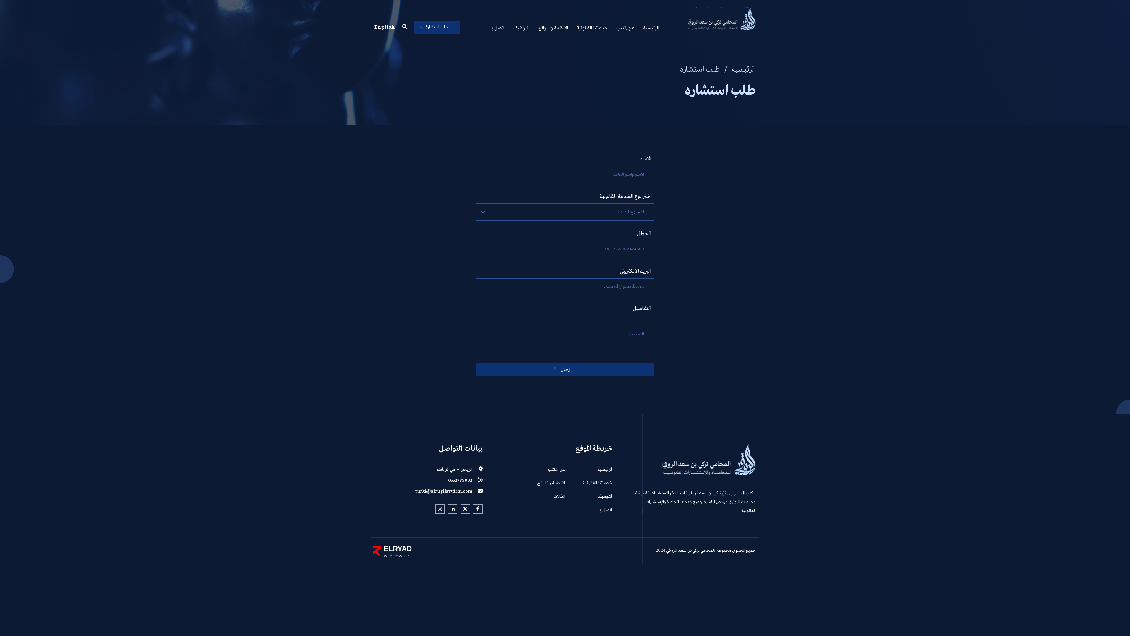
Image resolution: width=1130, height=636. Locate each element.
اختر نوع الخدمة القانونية (625, 196)
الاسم (645, 159)
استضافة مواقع (390, 555)
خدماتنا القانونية (592, 28)
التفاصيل (642, 308)
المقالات (559, 497)
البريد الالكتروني (635, 271)
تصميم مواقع (404, 555)
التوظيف (521, 28)
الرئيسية (651, 28)
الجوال (644, 233)
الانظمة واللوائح (553, 28)
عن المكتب (625, 28)
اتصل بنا (496, 28)
